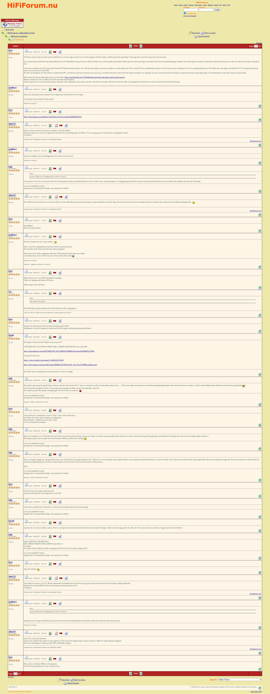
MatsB (11, 335)
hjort (11, 50)
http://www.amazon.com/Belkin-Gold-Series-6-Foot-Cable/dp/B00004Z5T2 (53, 117)
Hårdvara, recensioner (19, 36)
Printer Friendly (204, 36)
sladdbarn (13, 87)
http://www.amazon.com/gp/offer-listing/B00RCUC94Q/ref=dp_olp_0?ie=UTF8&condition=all (60, 365)
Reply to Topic (210, 33)
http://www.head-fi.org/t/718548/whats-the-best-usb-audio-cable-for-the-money (95, 77)
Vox (10, 291)
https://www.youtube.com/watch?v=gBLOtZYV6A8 (43, 360)
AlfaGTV (12, 124)
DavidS (11, 521)
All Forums (9, 29)
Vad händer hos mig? (255, 141)
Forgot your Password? (189, 16)
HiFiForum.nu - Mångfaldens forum (21, 33)
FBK (10, 167)
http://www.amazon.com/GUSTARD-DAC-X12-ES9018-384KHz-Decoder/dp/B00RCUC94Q (59, 351)
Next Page (259, 43)
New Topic (196, 33)
